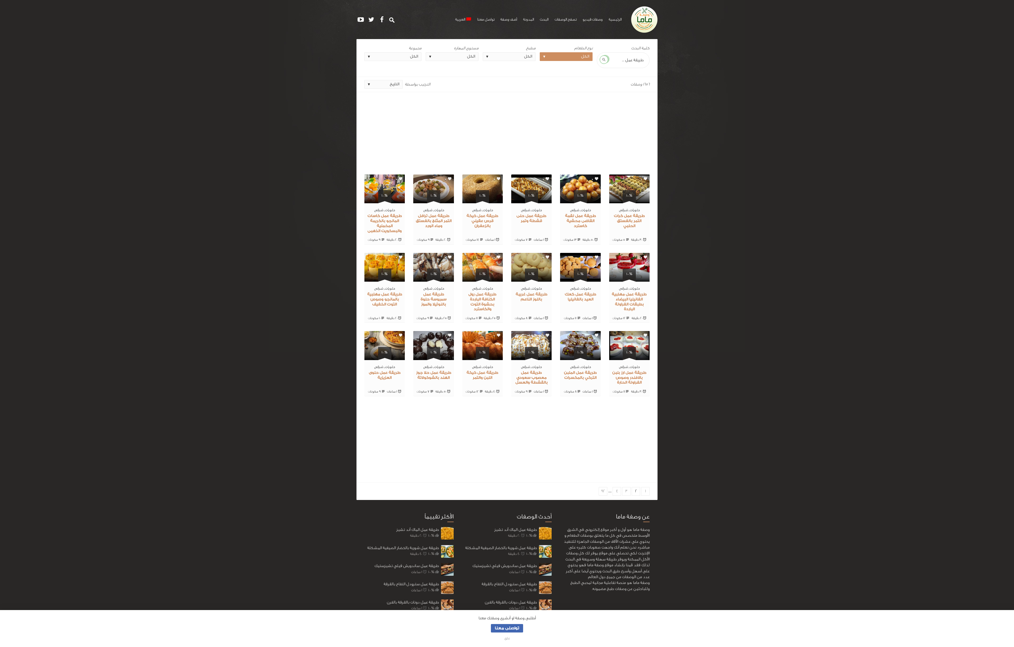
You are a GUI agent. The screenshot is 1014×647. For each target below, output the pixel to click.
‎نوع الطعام (583, 48)
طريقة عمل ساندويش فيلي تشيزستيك (406, 566)
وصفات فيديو (593, 19)
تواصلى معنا (507, 628)
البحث (544, 19)
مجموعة (415, 48)
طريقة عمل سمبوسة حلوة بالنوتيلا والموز (434, 299)
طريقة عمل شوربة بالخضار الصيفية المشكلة (403, 548)
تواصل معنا (486, 19)
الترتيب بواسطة (417, 84)
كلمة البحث (640, 48)
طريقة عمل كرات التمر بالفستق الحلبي (629, 221)
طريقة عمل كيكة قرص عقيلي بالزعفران (482, 221)
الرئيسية (615, 19)
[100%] (629, 200)
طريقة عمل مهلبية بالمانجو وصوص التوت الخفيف (384, 299)
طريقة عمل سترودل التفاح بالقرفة (411, 584)
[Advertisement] (507, 131)
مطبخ (531, 48)
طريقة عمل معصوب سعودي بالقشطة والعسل (531, 378)
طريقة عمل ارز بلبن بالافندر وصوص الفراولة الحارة (629, 378)
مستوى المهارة (466, 48)
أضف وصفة (508, 19)
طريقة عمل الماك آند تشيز (417, 529)
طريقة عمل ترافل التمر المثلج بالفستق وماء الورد (434, 221)
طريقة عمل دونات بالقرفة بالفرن (413, 602)
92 (603, 491)
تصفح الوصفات (566, 19)
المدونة (528, 19)
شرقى (623, 210)
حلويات (635, 210)
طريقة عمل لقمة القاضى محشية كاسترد (580, 221)
